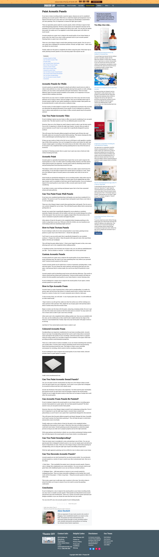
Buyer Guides (61, 5)
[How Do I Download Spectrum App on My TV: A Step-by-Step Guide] (105, 173)
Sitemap (75, 548)
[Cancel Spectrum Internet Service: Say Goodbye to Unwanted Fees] (105, 39)
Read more (98, 71)
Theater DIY (49, 5)
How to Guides (71, 5)
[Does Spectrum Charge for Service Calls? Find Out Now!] (105, 79)
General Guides (90, 5)
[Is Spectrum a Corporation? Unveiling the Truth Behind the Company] (105, 126)
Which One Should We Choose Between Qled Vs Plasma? (57, 508)
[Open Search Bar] (113, 5)
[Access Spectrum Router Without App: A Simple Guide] (105, 207)
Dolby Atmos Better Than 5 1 (50, 507)
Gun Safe (80, 5)
